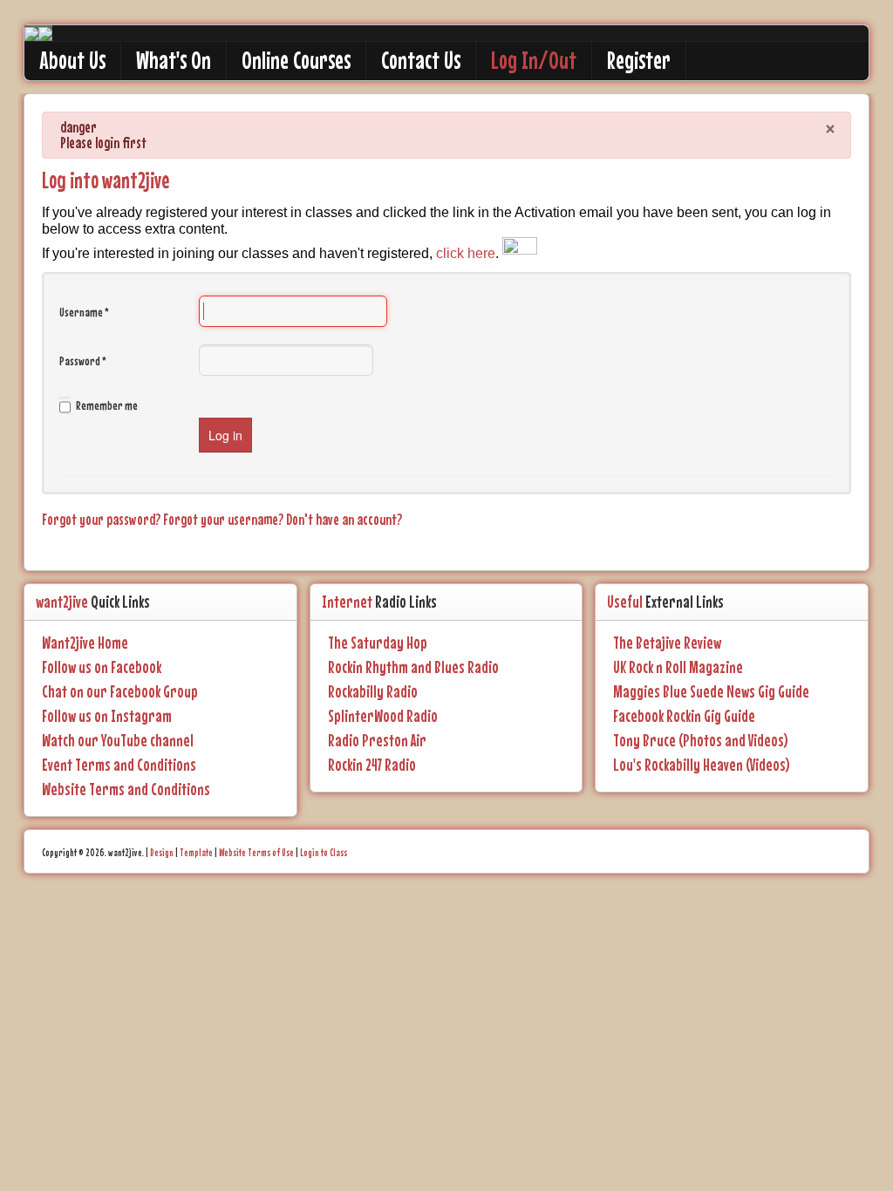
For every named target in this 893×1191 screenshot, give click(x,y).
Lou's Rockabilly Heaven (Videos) (701, 764)
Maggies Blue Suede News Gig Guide (711, 691)
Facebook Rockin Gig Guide (684, 715)
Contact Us (420, 60)
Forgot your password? (102, 519)
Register (639, 60)
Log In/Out (533, 60)
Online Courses (296, 60)
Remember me (107, 405)
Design (162, 852)
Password (82, 361)
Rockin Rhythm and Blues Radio (413, 667)
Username (84, 312)
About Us (72, 60)
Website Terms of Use (256, 852)
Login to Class (323, 852)
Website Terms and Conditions (126, 789)
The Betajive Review (667, 642)
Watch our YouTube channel (118, 740)
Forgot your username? (224, 519)
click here (465, 253)
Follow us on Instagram (107, 715)
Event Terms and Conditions (119, 764)
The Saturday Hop (377, 642)
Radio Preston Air (377, 740)
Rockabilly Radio (373, 691)
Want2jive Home (85, 642)
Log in (225, 435)
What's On (173, 60)
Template (196, 852)
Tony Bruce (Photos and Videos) (700, 740)
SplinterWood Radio (383, 715)
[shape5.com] (446, 923)
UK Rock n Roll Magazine (678, 667)
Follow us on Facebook (101, 667)
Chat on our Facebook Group (120, 691)
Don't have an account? (344, 519)
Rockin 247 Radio (372, 764)
